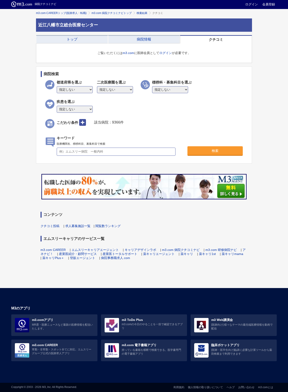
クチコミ (216, 39)
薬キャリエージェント (159, 254)
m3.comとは (265, 387)
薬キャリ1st (207, 254)
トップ (72, 39)
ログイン (251, 4)
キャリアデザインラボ (140, 250)
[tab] (72, 39)
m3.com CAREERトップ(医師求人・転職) (61, 13)
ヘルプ (231, 387)
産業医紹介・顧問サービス (78, 254)
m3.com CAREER (53, 250)
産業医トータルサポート (120, 254)
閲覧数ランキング (108, 226)
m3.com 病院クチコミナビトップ (112, 13)
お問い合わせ (246, 387)
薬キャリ (186, 254)
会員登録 (268, 4)
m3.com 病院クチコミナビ (181, 250)
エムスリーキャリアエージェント (95, 250)
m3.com (128, 53)
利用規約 (178, 387)
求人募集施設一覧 (77, 226)
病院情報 (144, 39)
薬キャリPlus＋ (53, 258)
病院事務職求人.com (115, 258)
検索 (215, 151)
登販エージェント (82, 258)
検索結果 (142, 13)
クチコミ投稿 (49, 226)
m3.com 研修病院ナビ (221, 250)
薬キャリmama (232, 254)
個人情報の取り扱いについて (205, 387)
